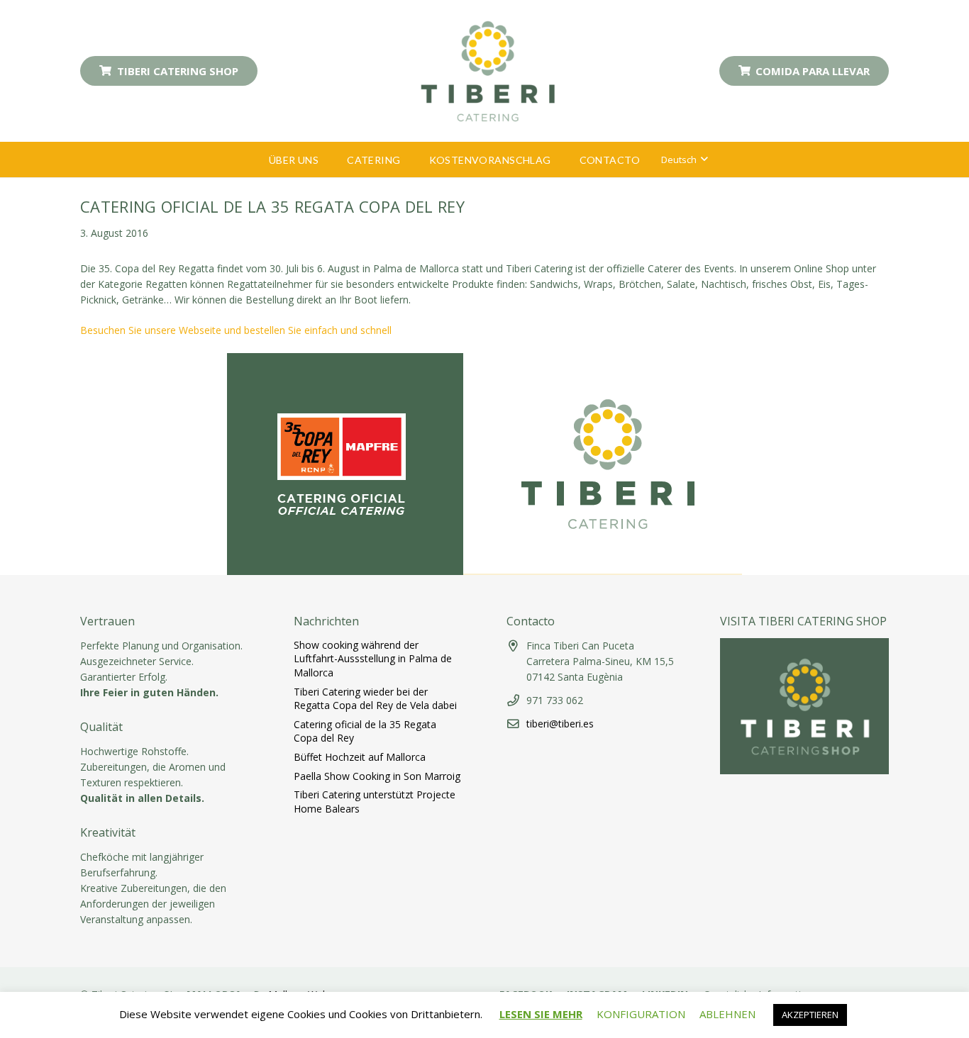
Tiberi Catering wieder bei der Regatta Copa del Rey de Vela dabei (375, 699)
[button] (327, 160)
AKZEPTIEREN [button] (810, 1014)
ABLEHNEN (727, 1014)
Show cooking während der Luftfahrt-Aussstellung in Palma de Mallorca (373, 658)
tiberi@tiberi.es (560, 723)
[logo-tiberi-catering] (488, 71)
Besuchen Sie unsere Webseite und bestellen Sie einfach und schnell (236, 330)
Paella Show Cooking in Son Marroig (377, 776)
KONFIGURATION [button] (641, 1014)
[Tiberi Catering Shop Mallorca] (804, 770)
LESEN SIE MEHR (540, 1014)
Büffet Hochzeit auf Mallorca (360, 757)
